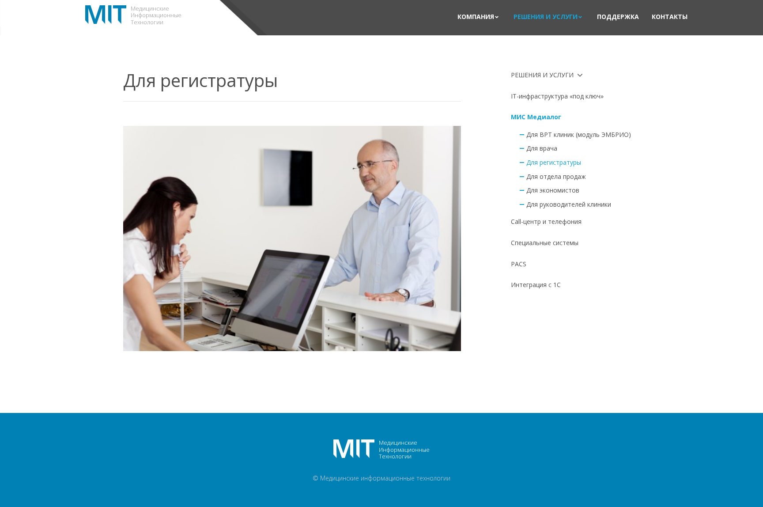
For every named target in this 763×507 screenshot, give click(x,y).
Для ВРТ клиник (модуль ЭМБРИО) (578, 134)
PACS (518, 264)
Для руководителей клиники (568, 204)
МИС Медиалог (536, 117)
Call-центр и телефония (546, 221)
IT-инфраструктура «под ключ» (557, 96)
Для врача (541, 148)
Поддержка (618, 17)
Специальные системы (544, 242)
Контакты (669, 17)
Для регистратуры (553, 162)
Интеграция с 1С (536, 284)
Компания (475, 17)
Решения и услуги (546, 17)
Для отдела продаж (556, 176)
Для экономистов (552, 190)
